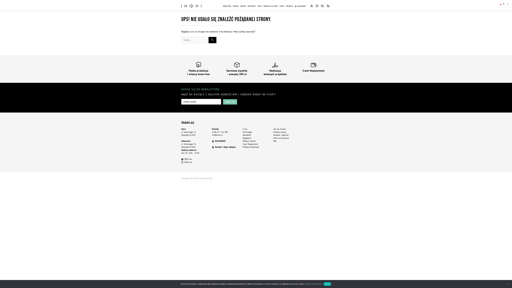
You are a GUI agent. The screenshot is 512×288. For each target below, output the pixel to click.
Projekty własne (279, 132)
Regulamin (247, 138)
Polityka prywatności (313, 284)
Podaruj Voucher (249, 141)
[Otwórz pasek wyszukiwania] (322, 6)
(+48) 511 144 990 (220, 132)
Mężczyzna (227, 6)
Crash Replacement (314, 71)
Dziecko (243, 6)
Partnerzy (252, 6)
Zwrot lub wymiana (281, 138)
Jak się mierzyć (279, 129)
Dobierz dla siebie (270, 6)
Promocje (289, 6)
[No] (508, 284)
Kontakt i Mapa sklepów (225, 147)
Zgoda (327, 284)
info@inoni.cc (217, 135)
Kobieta (236, 6)
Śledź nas (188, 159)
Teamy (281, 6)
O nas (245, 129)
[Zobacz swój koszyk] (328, 6)
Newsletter (247, 135)
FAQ (274, 141)
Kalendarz (301, 6)
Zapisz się (230, 102)
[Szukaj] (212, 40)
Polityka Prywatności (251, 147)
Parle (259, 6)
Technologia (247, 132)
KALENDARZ (220, 141)
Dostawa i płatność (281, 135)
